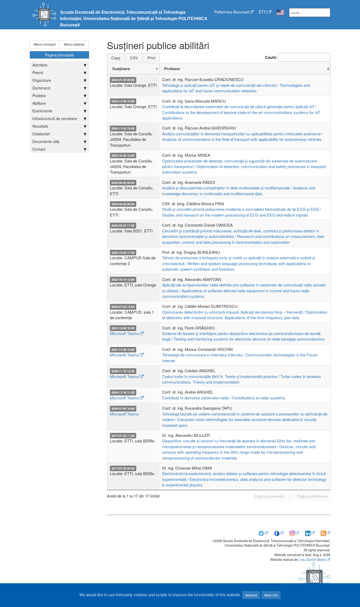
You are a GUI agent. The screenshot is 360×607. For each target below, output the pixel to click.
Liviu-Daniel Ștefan (312, 559)
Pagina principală (59, 55)
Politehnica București (231, 12)
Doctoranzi (41, 87)
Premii (37, 72)
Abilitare (39, 103)
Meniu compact (45, 44)
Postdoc (39, 95)
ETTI (263, 12)
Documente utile (46, 141)
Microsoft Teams (124, 333)
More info (271, 595)
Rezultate (40, 126)
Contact (38, 149)
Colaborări (41, 133)
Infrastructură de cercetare (54, 118)
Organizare (41, 80)
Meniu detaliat (74, 44)
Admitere (39, 65)
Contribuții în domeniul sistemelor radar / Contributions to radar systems (223, 397)
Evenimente (42, 110)
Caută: (271, 57)
